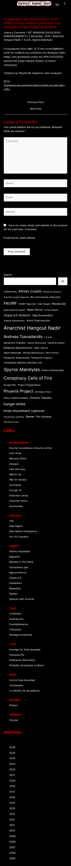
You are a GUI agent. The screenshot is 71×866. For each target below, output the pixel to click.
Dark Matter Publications (23, 531)
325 (11, 520)
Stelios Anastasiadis (53, 370)
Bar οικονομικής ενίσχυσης (45, 297)
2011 (12, 825)
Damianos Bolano (56, 343)
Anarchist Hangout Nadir (32, 328)
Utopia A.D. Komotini (17, 315)
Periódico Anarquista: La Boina (26, 665)
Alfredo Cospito (30, 291)
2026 (12, 747)
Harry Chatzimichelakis (16, 398)
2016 (12, 797)
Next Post (35, 109)
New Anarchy (52, 353)
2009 (12, 836)
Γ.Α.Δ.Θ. (26, 39)
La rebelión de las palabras (24, 690)
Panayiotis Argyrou (41, 357)
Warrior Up (15, 474)
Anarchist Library (18, 495)
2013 (12, 813)
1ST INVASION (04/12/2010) (44, 32)
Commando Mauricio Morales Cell (23, 362)
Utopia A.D (15, 577)
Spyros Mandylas (42, 39)
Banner (30, 416)
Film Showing (43, 416)
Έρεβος (13, 593)
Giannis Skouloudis (36, 343)
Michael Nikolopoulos (33, 353)
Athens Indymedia (19, 551)
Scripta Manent (51, 310)
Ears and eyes (17, 469)
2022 (12, 769)
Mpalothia (14, 588)
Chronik (13, 720)
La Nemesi (15, 613)
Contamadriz (16, 685)
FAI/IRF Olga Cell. (27, 304)
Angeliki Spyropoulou (14, 320)
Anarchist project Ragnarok (16, 297)
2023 (12, 763)
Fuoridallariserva (18, 624)
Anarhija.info (16, 619)
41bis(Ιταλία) (10, 291)
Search (8, 274)
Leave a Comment (14, 32)
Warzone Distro (18, 458)
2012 (12, 819)
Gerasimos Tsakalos (15, 342)
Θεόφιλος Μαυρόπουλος (18, 347)
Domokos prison (11, 422)
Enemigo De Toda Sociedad (24, 649)
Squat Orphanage (12, 353)
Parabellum (15, 583)
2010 (12, 830)
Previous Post (35, 102)
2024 (12, 758)
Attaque (13, 463)
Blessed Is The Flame (21, 561)
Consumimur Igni (18, 567)
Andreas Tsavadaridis (23, 336)
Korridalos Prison (43, 392)
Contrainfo (15, 485)
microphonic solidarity (14, 417)
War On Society (18, 479)
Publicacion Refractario (22, 660)
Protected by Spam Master (19, 237)
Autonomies (16, 506)
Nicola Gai (59, 303)
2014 (12, 808)
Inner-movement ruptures (24, 411)
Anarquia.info (16, 654)
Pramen (13, 705)
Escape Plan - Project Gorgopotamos (22, 385)
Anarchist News (18, 500)
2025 (12, 752)
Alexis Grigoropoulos (38, 320)
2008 (12, 841)
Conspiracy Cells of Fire (28, 378)
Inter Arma (15, 453)
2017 (12, 791)
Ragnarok (14, 556)
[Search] (62, 281)
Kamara (44, 348)
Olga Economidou (42, 315)
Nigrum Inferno (17, 572)
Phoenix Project (18, 391)
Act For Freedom (18, 536)
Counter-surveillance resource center (30, 447)
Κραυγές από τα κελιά (21, 598)
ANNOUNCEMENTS (15, 36)
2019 (12, 786)
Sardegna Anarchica (20, 634)
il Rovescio (15, 629)
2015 (12, 802)
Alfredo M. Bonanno (52, 292)
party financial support (14, 310)
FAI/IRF (10, 303)
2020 (12, 780)
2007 (12, 847)
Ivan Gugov (44, 303)
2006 (12, 852)
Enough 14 (15, 490)
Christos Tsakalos (41, 397)
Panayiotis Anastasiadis (17, 357)
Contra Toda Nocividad (22, 680)
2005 (12, 858)
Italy (36, 347)
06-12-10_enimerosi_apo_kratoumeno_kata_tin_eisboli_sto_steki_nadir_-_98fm (34, 85)
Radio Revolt (35, 309)
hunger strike (14, 404)
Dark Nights (16, 526)
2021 (12, 775)
